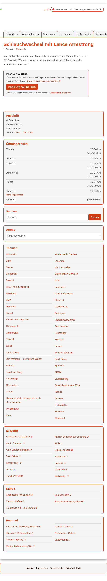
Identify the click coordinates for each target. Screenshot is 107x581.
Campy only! (12, 463)
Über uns (48, 34)
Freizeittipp (12, 378)
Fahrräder (10, 34)
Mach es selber (63, 267)
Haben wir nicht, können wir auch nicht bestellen (23, 400)
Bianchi (10, 280)
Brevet (9, 313)
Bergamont (11, 273)
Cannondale (12, 332)
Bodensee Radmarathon (18, 533)
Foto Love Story (14, 372)
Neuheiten (60, 287)
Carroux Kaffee (14, 501)
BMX (8, 300)
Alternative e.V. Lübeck (18, 436)
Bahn (8, 260)
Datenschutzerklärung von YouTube (43, 81)
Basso (9, 267)
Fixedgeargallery (14, 539)
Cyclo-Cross (12, 352)
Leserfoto (59, 261)
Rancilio (59, 463)
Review (58, 346)
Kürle (57, 443)
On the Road (82, 34)
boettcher (11, 306)
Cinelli (9, 346)
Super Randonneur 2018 (67, 385)
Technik (59, 392)
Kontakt (30, 568)
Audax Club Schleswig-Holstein (22, 526)
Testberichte (61, 405)
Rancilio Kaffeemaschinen (68, 501)
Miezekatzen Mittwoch (66, 274)
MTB (57, 280)
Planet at (59, 300)
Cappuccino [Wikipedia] (18, 494)
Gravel (9, 391)
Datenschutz (56, 568)
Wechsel (59, 411)
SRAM (58, 372)
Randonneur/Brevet (65, 320)
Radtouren (60, 456)
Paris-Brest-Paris (64, 293)
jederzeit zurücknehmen (60, 93)
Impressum (42, 568)
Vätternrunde (61, 539)
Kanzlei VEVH (13, 476)
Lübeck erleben (62, 450)
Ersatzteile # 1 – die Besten (20, 508)
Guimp (9, 469)
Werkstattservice (31, 34)
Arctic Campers (14, 443)
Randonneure (61, 326)
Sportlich (59, 365)
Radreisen (60, 313)
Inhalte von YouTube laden (22, 86)
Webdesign (60, 476)
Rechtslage (60, 333)
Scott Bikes (61, 359)
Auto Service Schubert (17, 449)
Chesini (10, 339)
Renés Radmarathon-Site (19, 546)
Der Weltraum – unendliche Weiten (24, 359)
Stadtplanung (61, 378)
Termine (59, 398)
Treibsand (60, 469)
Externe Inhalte (73, 568)
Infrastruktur (12, 409)
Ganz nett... (21, 49)
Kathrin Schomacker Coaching (70, 436)
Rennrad (59, 339)
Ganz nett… (12, 385)
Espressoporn (62, 495)
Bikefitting (11, 293)
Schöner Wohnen (63, 352)
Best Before (12, 456)
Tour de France (62, 526)
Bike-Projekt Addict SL (17, 287)
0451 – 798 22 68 (24, 132)
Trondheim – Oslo (64, 533)
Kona (8, 415)
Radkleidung (61, 306)
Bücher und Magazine (17, 319)
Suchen (95, 217)
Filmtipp (10, 365)
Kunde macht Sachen (66, 254)
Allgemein (11, 254)
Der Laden (64, 34)
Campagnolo (12, 326)
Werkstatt (60, 418)
